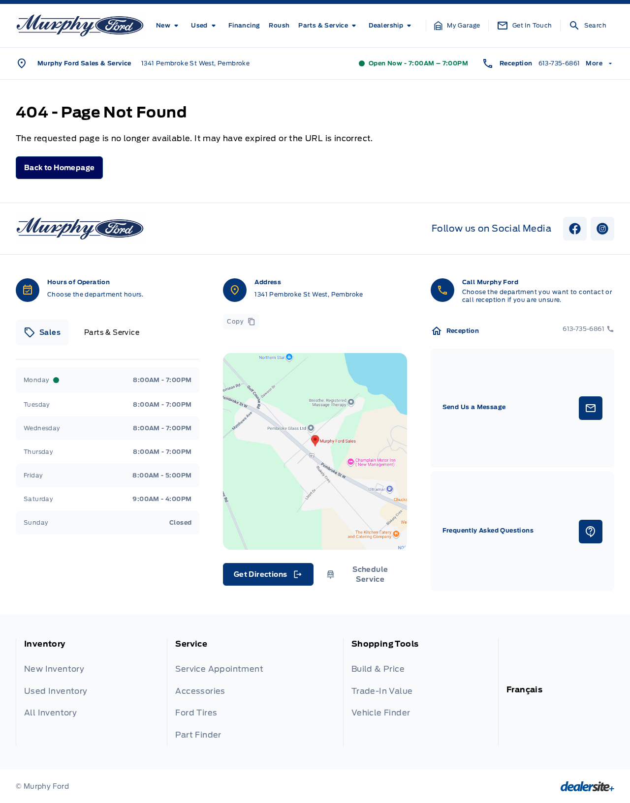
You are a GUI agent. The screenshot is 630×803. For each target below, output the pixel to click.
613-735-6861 (559, 63)
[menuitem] (169, 25)
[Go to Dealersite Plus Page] (587, 786)
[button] (457, 25)
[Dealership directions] (315, 451)
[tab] (42, 332)
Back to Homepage (59, 168)
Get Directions (267, 576)
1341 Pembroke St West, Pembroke (195, 63)
